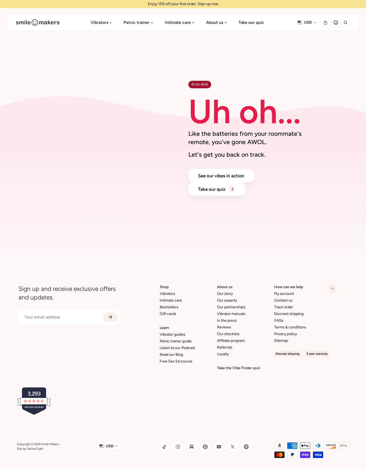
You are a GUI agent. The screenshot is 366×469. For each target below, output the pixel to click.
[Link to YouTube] (218, 446)
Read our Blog (171, 354)
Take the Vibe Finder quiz (238, 368)
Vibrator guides (172, 334)
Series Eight (35, 448)
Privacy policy (285, 334)
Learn (164, 327)
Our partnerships (231, 307)
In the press (227, 320)
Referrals (224, 347)
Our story (225, 293)
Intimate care (178, 22)
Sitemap (281, 340)
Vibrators (99, 22)
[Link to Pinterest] (205, 446)
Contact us (283, 300)
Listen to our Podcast (177, 348)
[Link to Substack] (191, 446)
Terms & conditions (290, 327)
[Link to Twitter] (232, 446)
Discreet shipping (289, 314)
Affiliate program (231, 340)
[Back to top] (332, 288)
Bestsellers (169, 307)
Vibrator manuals (231, 314)
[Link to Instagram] (177, 446)
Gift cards (168, 314)
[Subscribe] (110, 317)
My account (284, 293)
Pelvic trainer (137, 22)
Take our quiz (251, 22)
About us (214, 22)
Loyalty (223, 354)
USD (308, 22)
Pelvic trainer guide (176, 341)
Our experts (227, 300)
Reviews (224, 327)
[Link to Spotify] (246, 446)
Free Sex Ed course (176, 361)
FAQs (278, 320)
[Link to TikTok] (164, 446)
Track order (283, 307)
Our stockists (228, 334)
